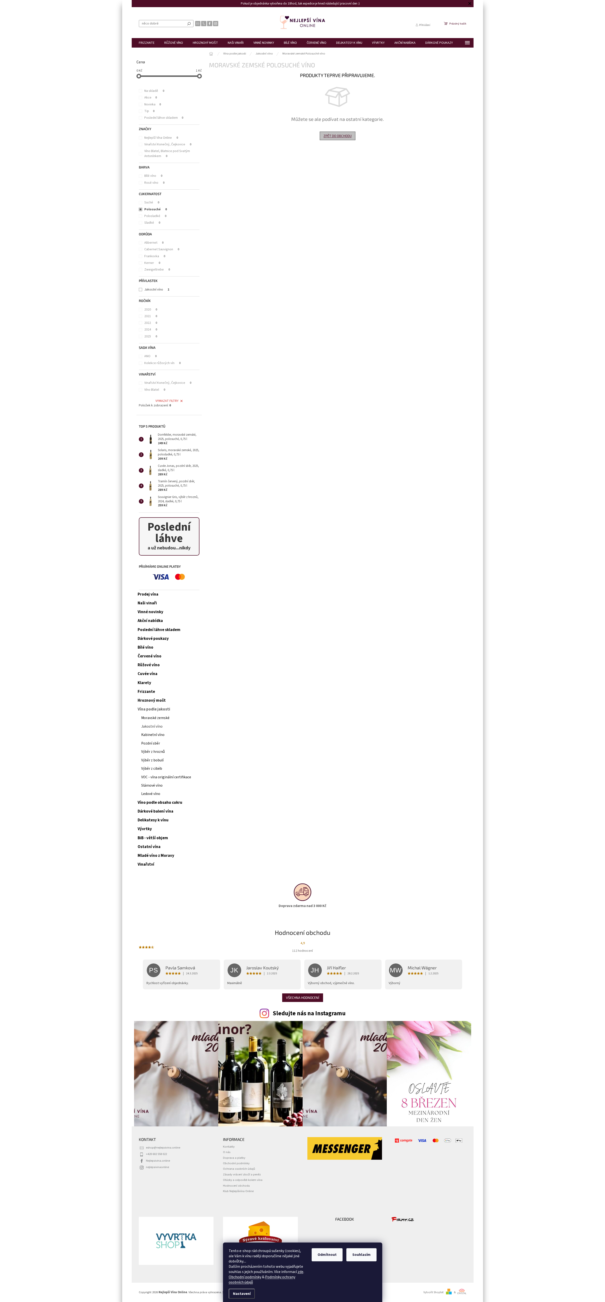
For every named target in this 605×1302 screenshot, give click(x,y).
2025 (150, 336)
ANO (150, 356)
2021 (150, 316)
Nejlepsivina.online (158, 1161)
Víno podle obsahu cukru (160, 802)
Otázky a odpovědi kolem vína (242, 1180)
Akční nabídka (150, 621)
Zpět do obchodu (338, 136)
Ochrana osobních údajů (239, 1169)
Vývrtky (145, 829)
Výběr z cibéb (151, 768)
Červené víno (149, 656)
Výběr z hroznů (153, 751)
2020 (150, 309)
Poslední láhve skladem (163, 117)
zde (300, 1271)
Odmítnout (327, 1254)
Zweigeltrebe (157, 269)
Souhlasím (361, 1254)
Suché (151, 202)
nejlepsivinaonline (157, 1167)
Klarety (144, 683)
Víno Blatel (154, 389)
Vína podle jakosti (154, 709)
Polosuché (155, 209)
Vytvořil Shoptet (433, 1292)
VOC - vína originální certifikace (166, 777)
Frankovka (154, 256)
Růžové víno (149, 665)
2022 (150, 323)
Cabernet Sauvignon (161, 249)
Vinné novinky (150, 612)
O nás (226, 1152)
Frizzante (146, 692)
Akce (150, 97)
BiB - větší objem (153, 838)
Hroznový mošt (152, 700)
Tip (149, 111)
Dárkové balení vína (155, 811)
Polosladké (155, 216)
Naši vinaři (147, 603)
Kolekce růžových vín (162, 363)
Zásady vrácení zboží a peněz (242, 1174)
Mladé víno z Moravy (156, 855)
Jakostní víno (156, 289)
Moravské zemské (155, 717)
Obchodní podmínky (245, 1277)
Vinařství (146, 864)
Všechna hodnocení (302, 998)
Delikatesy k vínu (153, 820)
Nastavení (242, 1293)
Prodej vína (148, 594)
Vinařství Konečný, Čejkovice (167, 144)
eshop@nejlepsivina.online (163, 1147)
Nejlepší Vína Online (161, 137)
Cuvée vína (147, 674)
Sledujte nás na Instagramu (309, 1013)
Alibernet (154, 242)
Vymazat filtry (167, 401)
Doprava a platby (234, 1158)
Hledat (189, 23)
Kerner (152, 263)
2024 (150, 329)
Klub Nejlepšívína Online (238, 1191)
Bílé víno (153, 175)
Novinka (152, 104)
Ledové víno (150, 793)
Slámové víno (152, 785)
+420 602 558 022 (156, 1154)
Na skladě (154, 91)
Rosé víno (154, 182)
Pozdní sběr (150, 743)
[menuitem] (146, 43)
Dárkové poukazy (153, 638)
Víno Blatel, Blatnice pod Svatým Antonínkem (167, 153)
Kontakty (229, 1146)
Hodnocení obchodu (236, 1186)
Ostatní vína (149, 847)
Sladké (152, 222)
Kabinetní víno (153, 734)
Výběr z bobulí (152, 760)
